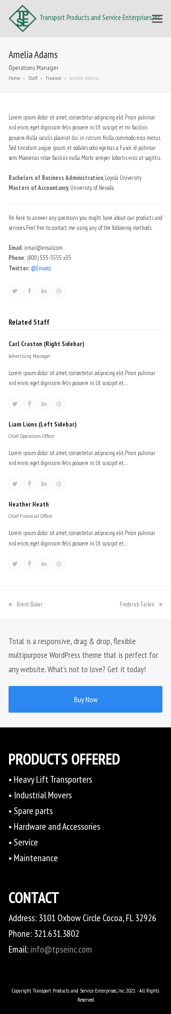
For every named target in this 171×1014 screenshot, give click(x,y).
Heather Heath (29, 504)
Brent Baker (29, 604)
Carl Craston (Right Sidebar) (46, 343)
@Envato (41, 268)
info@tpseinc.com (61, 949)
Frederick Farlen (137, 604)
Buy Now (85, 699)
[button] (157, 18)
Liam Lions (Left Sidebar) (42, 424)
